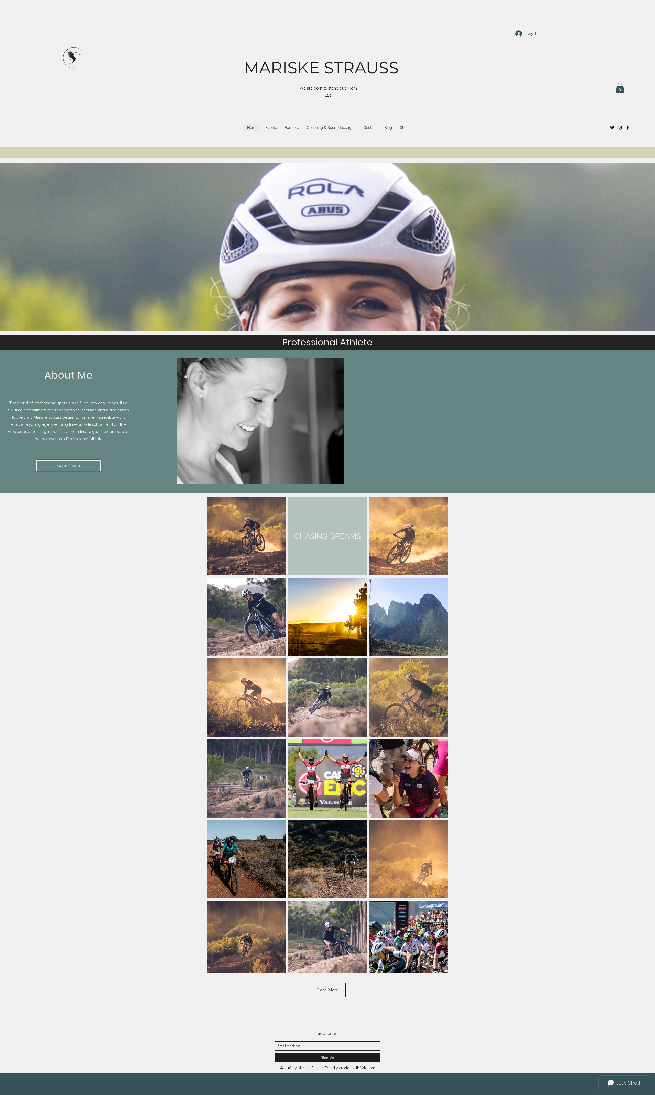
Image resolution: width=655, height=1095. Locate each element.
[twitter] (612, 127)
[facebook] (627, 127)
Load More (327, 989)
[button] (620, 88)
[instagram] (620, 127)
